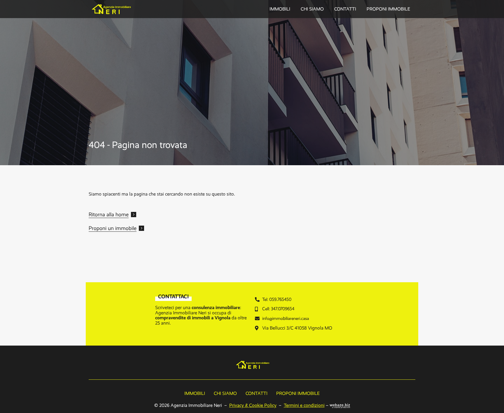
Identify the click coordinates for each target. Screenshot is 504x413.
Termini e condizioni (304, 405)
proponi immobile (388, 9)
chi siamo (312, 9)
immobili (280, 9)
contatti (345, 9)
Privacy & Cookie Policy (252, 405)
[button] (112, 215)
